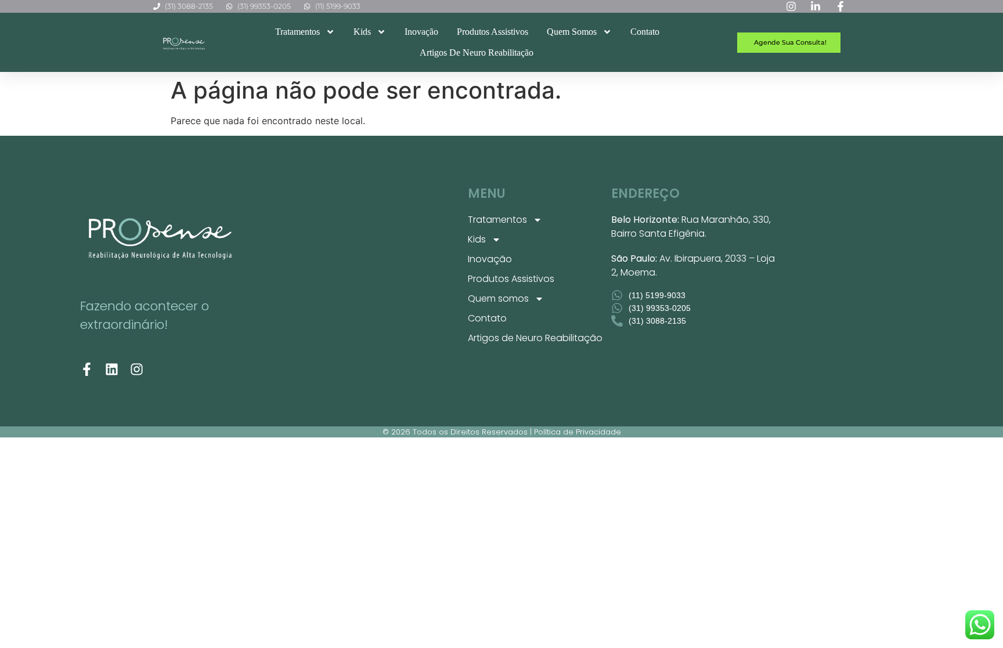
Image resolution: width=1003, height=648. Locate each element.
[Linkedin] (111, 369)
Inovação (421, 32)
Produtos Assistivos (492, 32)
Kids (362, 32)
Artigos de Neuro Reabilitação (476, 52)
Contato (644, 32)
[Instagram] (136, 369)
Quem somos (572, 32)
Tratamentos (297, 32)
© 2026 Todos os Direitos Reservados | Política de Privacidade (502, 431)
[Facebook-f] (86, 369)
